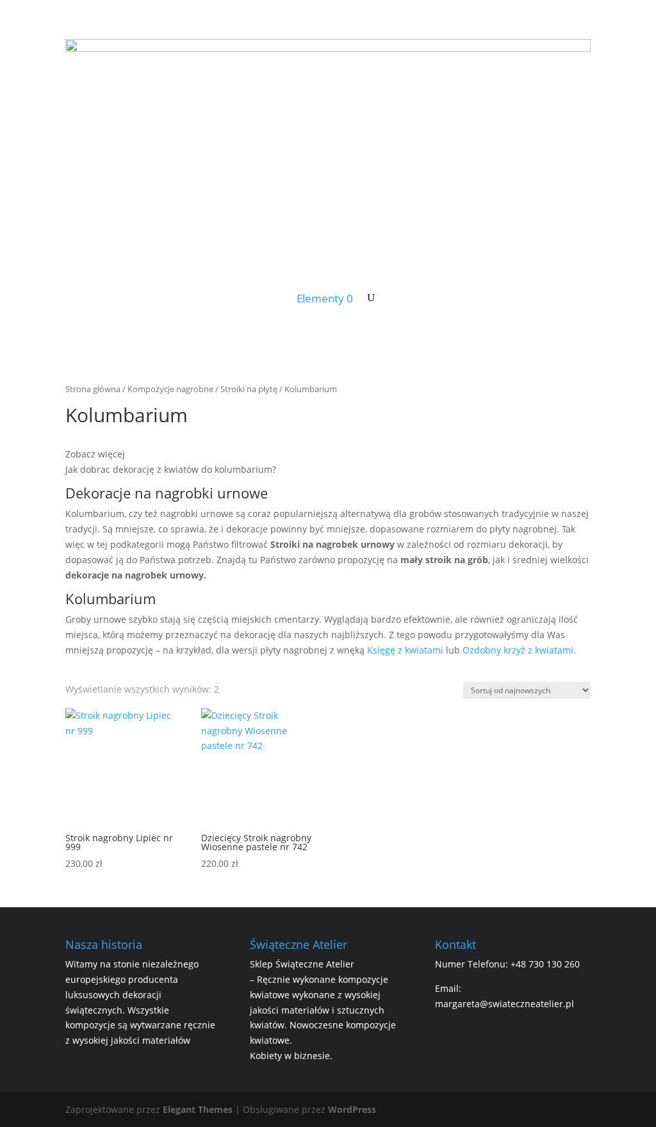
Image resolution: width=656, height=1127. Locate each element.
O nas (555, 282)
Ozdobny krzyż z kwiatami (518, 650)
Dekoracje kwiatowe (474, 282)
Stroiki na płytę (248, 389)
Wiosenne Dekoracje (207, 282)
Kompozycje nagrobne (170, 389)
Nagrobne (299, 282)
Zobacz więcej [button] (95, 454)
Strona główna (92, 389)
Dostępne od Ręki (112, 282)
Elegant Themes (198, 1109)
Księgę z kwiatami (405, 650)
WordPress (352, 1109)
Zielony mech (376, 282)
